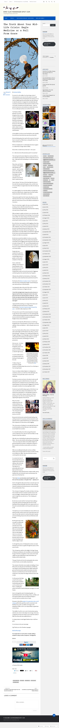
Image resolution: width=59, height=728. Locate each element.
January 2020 (46, 344)
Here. (35, 363)
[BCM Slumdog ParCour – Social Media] (49, 2)
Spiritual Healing (46, 181)
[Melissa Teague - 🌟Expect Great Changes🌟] (46, 130)
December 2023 (47, 237)
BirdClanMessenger (16, 630)
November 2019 (47, 349)
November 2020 (47, 316)
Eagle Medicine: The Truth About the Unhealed (48, 90)
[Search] (54, 2)
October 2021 (46, 286)
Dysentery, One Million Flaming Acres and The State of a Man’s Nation (49, 72)
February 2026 (47, 215)
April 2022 (46, 270)
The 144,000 (33, 680)
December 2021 (47, 281)
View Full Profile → (46, 412)
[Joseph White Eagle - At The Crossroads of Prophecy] (46, 136)
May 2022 (46, 267)
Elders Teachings (46, 163)
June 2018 (46, 355)
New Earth (51, 174)
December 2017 (47, 366)
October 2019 (46, 352)
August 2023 (46, 242)
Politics (52, 178)
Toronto (45, 190)
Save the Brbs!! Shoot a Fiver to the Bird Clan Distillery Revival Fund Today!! (49, 79)
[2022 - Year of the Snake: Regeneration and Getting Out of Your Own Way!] (52, 116)
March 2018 (46, 360)
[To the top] (54, 715)
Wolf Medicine (46, 195)
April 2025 (46, 226)
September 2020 (47, 322)
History (45, 165)
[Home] (44, 2)
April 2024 (46, 234)
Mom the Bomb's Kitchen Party (48, 172)
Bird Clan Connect (33, 1)
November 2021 (47, 284)
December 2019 (47, 347)
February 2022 (47, 275)
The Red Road (15, 682)
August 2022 (46, 259)
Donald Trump (46, 161)
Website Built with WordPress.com (11, 719)
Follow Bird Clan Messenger (47, 44)
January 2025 (46, 229)
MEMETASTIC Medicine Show (48, 170)
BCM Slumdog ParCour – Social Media (21, 1)
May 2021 (46, 300)
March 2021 (46, 306)
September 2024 (47, 231)
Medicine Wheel (46, 168)
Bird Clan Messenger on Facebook (48, 145)
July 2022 (46, 262)
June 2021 (46, 297)
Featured (22, 680)
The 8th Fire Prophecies (48, 183)
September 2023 (47, 240)
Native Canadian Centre (25, 281)
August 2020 (46, 325)
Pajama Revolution (47, 176)
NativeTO (45, 174)
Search (44, 23)
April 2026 (46, 212)
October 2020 (47, 319)
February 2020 (47, 341)
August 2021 (46, 292)
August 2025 (46, 218)
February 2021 (47, 308)
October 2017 (46, 371)
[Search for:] (49, 458)
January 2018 (46, 363)
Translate (52, 57)
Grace (18, 478)
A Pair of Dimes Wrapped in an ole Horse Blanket (49, 96)
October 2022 (47, 253)
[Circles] (46, 2)
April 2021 (46, 303)
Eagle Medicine (16, 680)
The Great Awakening (47, 185)
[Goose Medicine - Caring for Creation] (52, 136)
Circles (10, 1)
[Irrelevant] (52, 123)
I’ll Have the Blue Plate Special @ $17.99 (49, 85)
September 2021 (47, 289)
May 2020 (46, 333)
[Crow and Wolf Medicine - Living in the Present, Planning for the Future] (46, 109)
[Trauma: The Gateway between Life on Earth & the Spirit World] (52, 130)
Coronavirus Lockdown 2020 (48, 160)
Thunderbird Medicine (47, 188)
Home (5, 1)
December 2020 (47, 314)
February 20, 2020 (7, 93)
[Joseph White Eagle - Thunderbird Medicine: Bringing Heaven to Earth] (52, 109)
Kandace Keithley (17, 92)
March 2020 (46, 339)
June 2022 (46, 264)
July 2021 (46, 295)
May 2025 (46, 223)
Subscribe (45, 31)
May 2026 (46, 209)
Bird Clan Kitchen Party (48, 157)
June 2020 (46, 330)
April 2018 (46, 358)
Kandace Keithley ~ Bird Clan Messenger (48, 395)
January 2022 (46, 278)
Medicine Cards (50, 167)
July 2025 (46, 220)
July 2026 (46, 204)
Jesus (44, 167)
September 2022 (47, 256)
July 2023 (46, 245)
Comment (35, 710)
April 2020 (46, 336)
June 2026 (46, 207)
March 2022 (46, 273)
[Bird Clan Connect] (52, 2)
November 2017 (47, 369)
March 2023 (46, 248)
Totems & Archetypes (47, 192)
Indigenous (27, 680)
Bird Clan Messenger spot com (17, 12)
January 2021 (46, 311)
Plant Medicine (46, 178)
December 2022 (47, 251)
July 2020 (46, 327)
